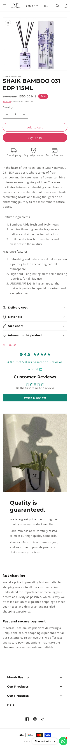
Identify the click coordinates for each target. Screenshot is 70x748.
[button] (4, 6)
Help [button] (11, 705)
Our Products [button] (18, 686)
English (30, 5)
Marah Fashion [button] (19, 677)
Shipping (7, 101)
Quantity (8, 107)
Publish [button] (12, 345)
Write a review (35, 398)
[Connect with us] (63, 741)
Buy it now (35, 137)
